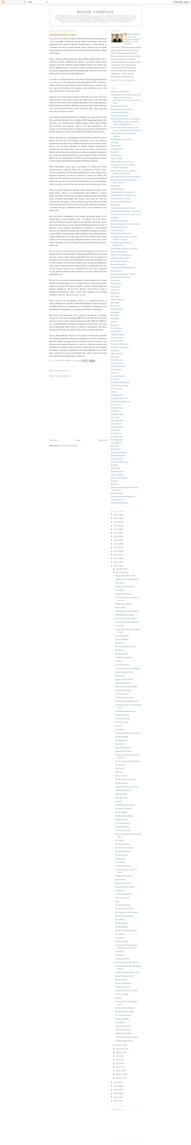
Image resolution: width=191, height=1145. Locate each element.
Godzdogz (115, 350)
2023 (116, 525)
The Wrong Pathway (123, 1029)
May (118, 1063)
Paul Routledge (117, 439)
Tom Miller (115, 318)
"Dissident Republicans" (124, 1040)
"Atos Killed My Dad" (123, 1026)
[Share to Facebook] (91, 360)
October (119, 1045)
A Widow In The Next (123, 657)
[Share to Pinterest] (93, 360)
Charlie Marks (116, 423)
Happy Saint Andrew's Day (125, 575)
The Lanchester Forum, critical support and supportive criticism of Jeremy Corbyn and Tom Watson (125, 121)
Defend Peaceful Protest (120, 261)
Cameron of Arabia (122, 958)
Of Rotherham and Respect (125, 711)
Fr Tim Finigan (116, 328)
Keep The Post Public (119, 251)
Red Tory (114, 481)
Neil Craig (115, 446)
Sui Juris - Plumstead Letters (121, 201)
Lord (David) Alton (118, 366)
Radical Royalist (117, 471)
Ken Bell (114, 465)
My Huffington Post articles (121, 139)
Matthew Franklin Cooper (120, 277)
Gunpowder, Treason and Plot (126, 990)
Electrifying (119, 729)
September (120, 1048)
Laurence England (118, 376)
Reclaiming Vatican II (119, 227)
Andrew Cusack (117, 363)
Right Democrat (117, 493)
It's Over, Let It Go (122, 722)
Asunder (118, 801)
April (118, 1067)
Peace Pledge (120, 919)
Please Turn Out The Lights (125, 618)
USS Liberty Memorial (119, 502)
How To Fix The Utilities (124, 847)
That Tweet (119, 768)
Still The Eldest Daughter (125, 1008)
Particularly (119, 955)
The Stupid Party (121, 923)
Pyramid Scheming (122, 718)
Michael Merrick (117, 299)
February (119, 1074)
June (118, 1059)
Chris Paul (115, 411)
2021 (116, 533)
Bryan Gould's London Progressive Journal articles (124, 181)
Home (78, 440)
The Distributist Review (120, 220)
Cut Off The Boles (122, 664)
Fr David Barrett (117, 337)
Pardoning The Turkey (123, 751)
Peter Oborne (116, 286)
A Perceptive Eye (121, 694)
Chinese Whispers (122, 639)
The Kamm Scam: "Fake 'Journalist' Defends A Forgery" (124, 238)
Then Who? (119, 744)
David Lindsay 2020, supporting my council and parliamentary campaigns (126, 128)
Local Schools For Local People (127, 668)
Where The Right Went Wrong (126, 962)
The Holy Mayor (121, 855)
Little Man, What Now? (120, 462)
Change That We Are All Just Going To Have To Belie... (126, 946)
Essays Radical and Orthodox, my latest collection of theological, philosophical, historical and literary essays (126, 98)
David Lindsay (95, 11)
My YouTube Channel (119, 106)
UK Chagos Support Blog (120, 258)
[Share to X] (88, 360)
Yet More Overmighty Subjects (127, 579)
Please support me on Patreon (122, 109)
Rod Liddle (115, 302)
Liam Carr (114, 290)
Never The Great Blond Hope (126, 686)
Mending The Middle (123, 808)
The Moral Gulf (121, 740)
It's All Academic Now (123, 894)
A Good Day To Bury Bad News (127, 622)
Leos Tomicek (116, 388)
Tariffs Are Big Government (125, 779)
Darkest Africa (120, 607)
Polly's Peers (120, 675)
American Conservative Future (126, 786)
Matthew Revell (117, 458)
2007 (116, 1097)
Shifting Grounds (117, 189)
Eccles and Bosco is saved (121, 198)
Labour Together (117, 149)
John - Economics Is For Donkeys (123, 274)
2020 (116, 536)
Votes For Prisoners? (123, 747)
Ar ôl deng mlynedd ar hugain (126, 1037)
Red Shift (114, 152)
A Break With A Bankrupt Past (126, 701)
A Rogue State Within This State (127, 733)
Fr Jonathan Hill (117, 340)
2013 (116, 562)
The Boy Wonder (121, 736)
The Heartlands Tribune (120, 112)
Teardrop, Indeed (121, 819)
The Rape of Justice (122, 987)
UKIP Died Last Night (123, 1033)
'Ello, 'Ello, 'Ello (121, 797)
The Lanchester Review (120, 115)
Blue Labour (115, 205)
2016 (116, 551)
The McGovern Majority (124, 916)
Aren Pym (114, 142)
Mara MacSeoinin (117, 455)
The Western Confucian (120, 385)
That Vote (119, 772)
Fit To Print (119, 625)
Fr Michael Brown (118, 334)
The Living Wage (121, 994)
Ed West (114, 321)
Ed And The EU (121, 775)
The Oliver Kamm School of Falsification (121, 244)
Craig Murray (116, 442)
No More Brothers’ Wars (124, 908)
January (119, 1078)
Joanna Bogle (116, 369)
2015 (116, 554)
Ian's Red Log (116, 433)
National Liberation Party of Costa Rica (126, 211)
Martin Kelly (116, 449)
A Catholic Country (122, 830)
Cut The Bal (120, 765)
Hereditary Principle (123, 851)
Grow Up (118, 725)
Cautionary (119, 890)
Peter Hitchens (116, 283)
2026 (116, 514)
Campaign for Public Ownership (123, 267)
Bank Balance (120, 1022)
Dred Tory (114, 484)
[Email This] (83, 360)
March (118, 1070)
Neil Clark (115, 296)
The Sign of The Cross (119, 398)
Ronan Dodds (116, 270)
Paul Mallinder (116, 360)
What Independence (122, 683)
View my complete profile (123, 80)
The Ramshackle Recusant (121, 401)
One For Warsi (120, 879)
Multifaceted (120, 858)
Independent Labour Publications (123, 195)
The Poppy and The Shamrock (126, 912)
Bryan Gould (116, 185)
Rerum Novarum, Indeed (124, 976)
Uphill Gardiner (121, 794)
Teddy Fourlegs (117, 158)
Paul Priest (115, 356)
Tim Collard (115, 468)
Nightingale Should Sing (124, 614)
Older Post (103, 440)
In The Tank (119, 862)
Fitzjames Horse (117, 407)
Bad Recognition (121, 783)
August (119, 1052)
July (118, 1056)
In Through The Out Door (125, 805)
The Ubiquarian (117, 395)
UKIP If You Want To (123, 790)
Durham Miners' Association (121, 161)
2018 (116, 543)
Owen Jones (115, 280)
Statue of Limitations (123, 983)
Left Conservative (117, 499)
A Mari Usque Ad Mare (124, 672)
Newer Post (53, 440)
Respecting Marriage (123, 690)
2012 (116, 565)
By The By (119, 650)
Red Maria (115, 315)
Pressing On (119, 590)
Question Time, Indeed (124, 679)
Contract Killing (121, 941)
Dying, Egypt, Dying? (123, 604)
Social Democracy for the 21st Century (125, 224)
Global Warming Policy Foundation (124, 248)
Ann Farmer (115, 312)
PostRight (114, 217)
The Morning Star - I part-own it (123, 192)
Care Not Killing (117, 230)
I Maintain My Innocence (120, 91)
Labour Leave (116, 155)
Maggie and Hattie (122, 1018)
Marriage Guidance (122, 826)
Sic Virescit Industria (123, 1015)
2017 (116, 547)
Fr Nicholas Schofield (119, 344)
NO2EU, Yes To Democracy (121, 255)
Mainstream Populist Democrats (123, 496)
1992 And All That (122, 897)
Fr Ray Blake (116, 331)
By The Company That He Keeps (127, 761)
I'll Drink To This (121, 654)
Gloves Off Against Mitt (124, 1011)
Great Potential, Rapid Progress (127, 611)
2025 (116, 518)
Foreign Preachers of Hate (125, 886)
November (120, 572)
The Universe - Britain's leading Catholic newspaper (123, 166)
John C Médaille (117, 474)
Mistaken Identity (122, 926)
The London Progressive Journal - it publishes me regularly (124, 172)
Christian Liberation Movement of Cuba (126, 214)
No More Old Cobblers (124, 876)
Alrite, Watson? (116, 353)
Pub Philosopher (117, 309)
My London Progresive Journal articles (125, 176)
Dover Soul (119, 937)
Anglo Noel (115, 430)
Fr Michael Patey (117, 427)
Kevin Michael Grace (119, 478)
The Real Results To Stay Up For (127, 972)
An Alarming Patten (122, 905)
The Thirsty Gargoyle (119, 452)
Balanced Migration (118, 264)
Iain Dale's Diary (117, 436)
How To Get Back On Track (125, 646)
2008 (116, 1093)
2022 (116, 529)
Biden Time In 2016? (123, 883)
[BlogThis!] (85, 360)
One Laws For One (122, 844)
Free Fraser (119, 643)
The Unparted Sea (122, 635)
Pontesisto (115, 372)
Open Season (120, 583)
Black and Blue (121, 812)
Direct (117, 901)
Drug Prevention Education (121, 233)
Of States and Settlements (125, 586)
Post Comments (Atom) (68, 445)
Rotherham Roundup (123, 593)
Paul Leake (115, 325)
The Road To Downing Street (126, 930)
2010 (116, 1086)
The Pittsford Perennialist (120, 382)
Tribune (114, 391)
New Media (119, 934)
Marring (118, 997)
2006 (116, 1100)
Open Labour (116, 145)
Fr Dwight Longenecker (120, 347)
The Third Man (121, 979)
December (120, 569)
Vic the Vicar (116, 404)
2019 (116, 540)
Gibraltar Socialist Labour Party (123, 208)
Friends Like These (122, 715)
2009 (116, 1089)
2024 (116, 522)
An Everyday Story (122, 823)
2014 (116, 558)
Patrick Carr (115, 293)
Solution (118, 661)
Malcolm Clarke (117, 414)
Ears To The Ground (122, 866)
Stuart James (115, 305)
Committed (119, 951)
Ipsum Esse (115, 379)
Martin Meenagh (117, 420)
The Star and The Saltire (124, 697)
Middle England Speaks (124, 815)
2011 (116, 1082)
